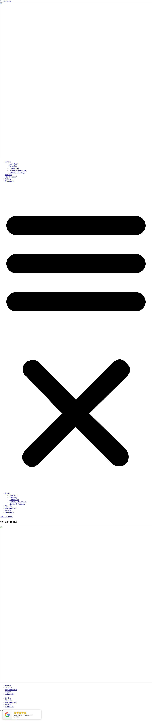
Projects (8, 179)
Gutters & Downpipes (18, 170)
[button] (76, 337)
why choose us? (11, 177)
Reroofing (13, 166)
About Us (8, 175)
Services (8, 162)
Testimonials (9, 181)
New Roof (13, 164)
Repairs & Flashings (17, 173)
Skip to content (5, 1)
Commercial (14, 168)
